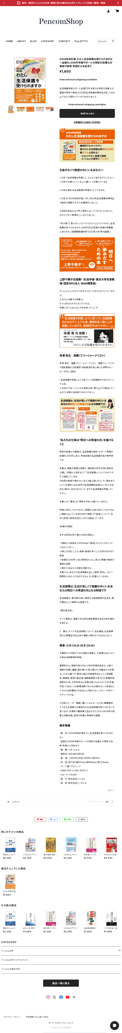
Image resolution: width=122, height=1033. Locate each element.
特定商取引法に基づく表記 (37, 1017)
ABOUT (22, 41)
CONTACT (64, 41)
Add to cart (87, 113)
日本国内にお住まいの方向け (87, 122)
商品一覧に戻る (61, 983)
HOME (9, 41)
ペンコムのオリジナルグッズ (14, 960)
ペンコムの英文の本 (10, 969)
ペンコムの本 (7, 951)
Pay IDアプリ (81, 41)
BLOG (33, 41)
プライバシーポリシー (12, 1017)
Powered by (57, 1027)
